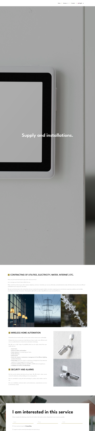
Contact (73, 3)
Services (65, 3)
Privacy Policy (29, 426)
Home (59, 3)
